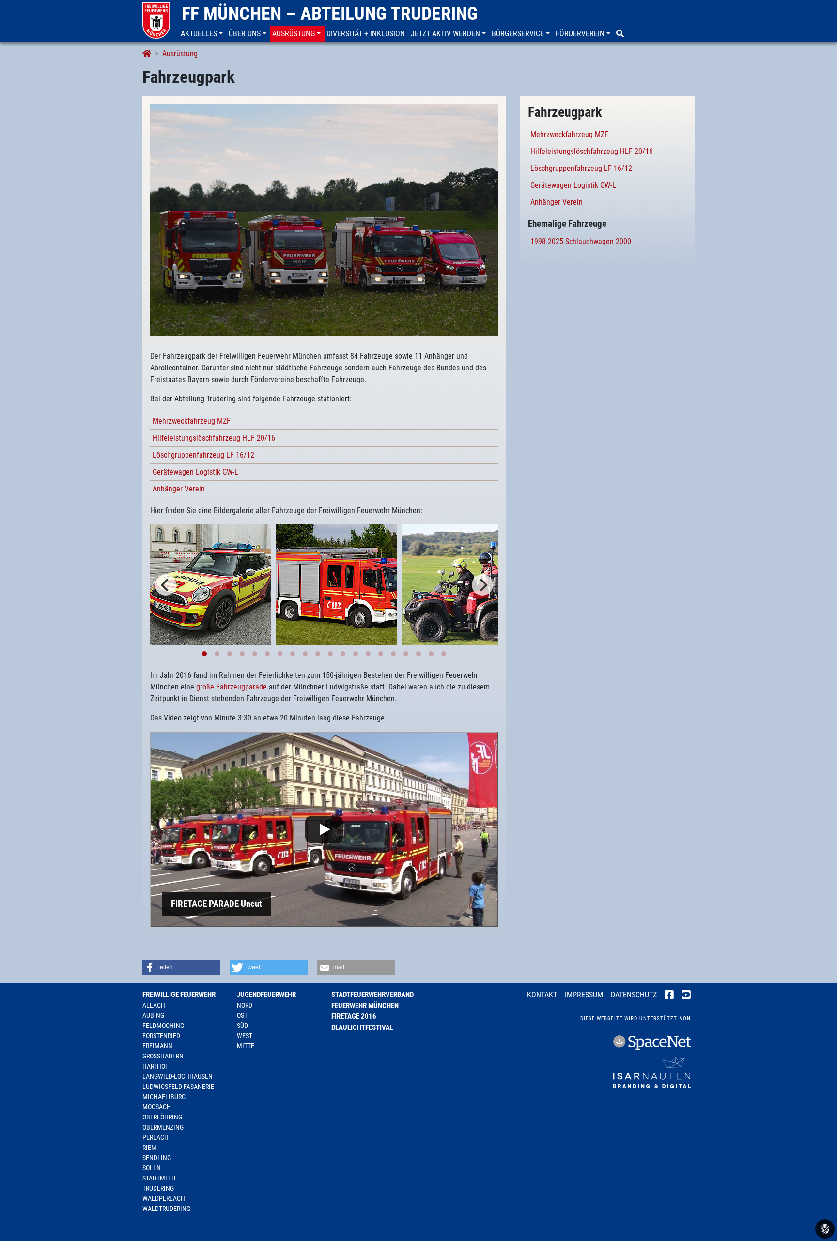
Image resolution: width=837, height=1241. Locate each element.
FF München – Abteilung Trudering (330, 13)
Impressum (584, 994)
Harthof (155, 1066)
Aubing (153, 1015)
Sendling (156, 1158)
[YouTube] (686, 995)
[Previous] (165, 585)
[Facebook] (669, 995)
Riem (149, 1147)
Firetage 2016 (353, 1016)
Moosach (156, 1107)
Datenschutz (634, 994)
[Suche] (621, 34)
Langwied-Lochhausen (177, 1076)
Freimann (157, 1046)
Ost (242, 1015)
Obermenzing (163, 1127)
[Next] (482, 585)
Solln (151, 1168)
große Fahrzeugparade (231, 686)
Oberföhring (162, 1117)
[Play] (324, 829)
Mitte (245, 1046)
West (244, 1036)
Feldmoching (163, 1025)
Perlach (155, 1137)
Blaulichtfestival (362, 1027)
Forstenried (161, 1036)
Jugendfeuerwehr (266, 994)
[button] (203, 34)
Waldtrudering (166, 1208)
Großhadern (163, 1056)
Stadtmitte (159, 1178)
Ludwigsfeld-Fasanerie (178, 1086)
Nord (244, 1005)
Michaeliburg (164, 1097)
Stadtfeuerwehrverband (372, 994)
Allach (153, 1005)
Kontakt (542, 994)
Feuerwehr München (365, 1005)
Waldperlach (163, 1198)
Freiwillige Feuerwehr (179, 994)
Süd (242, 1025)
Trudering (158, 1188)
